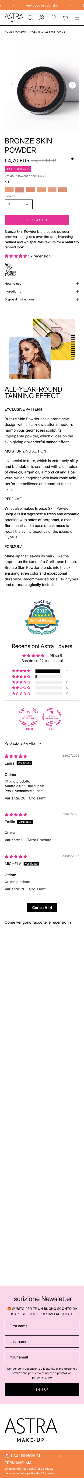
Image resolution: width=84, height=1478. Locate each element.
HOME (8, 31)
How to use (13, 283)
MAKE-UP (21, 31)
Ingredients (13, 291)
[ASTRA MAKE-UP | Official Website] (14, 17)
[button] (30, 17)
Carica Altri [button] (42, 907)
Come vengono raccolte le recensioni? (38, 922)
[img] (75, 159)
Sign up (41, 1389)
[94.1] (51, 717)
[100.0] (28, 717)
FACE (32, 31)
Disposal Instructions (20, 299)
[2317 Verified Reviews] (42, 635)
